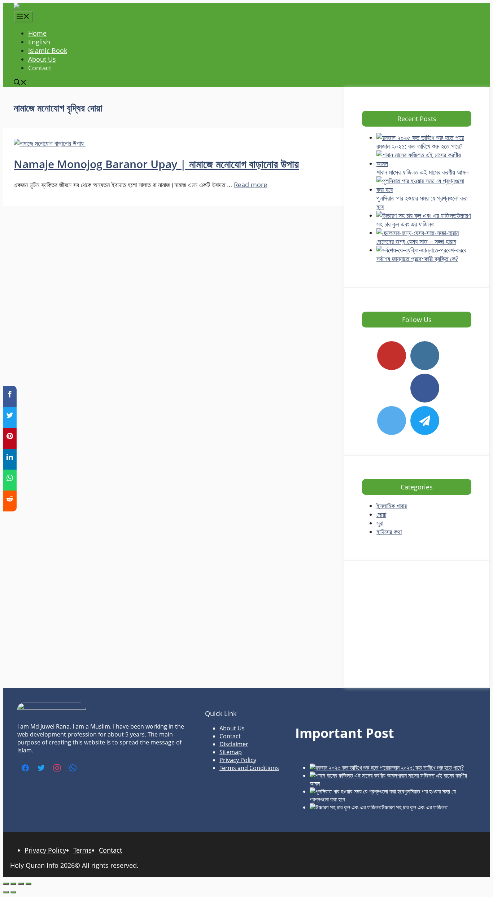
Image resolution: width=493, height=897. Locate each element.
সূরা (379, 523)
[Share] (21, 884)
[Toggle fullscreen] (13, 884)
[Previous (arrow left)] (6, 892)
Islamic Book (47, 50)
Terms (82, 850)
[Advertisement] (416, 624)
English (39, 42)
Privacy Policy (237, 760)
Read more (250, 184)
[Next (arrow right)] (13, 892)
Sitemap (230, 752)
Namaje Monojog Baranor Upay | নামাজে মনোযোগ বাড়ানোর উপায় (156, 164)
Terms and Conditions (249, 768)
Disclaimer (233, 744)
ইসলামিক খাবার (391, 505)
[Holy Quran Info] (41, 7)
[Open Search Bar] (20, 83)
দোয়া (381, 514)
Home (37, 33)
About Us (42, 59)
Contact (39, 67)
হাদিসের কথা (389, 531)
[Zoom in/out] (6, 884)
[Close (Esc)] (28, 884)
